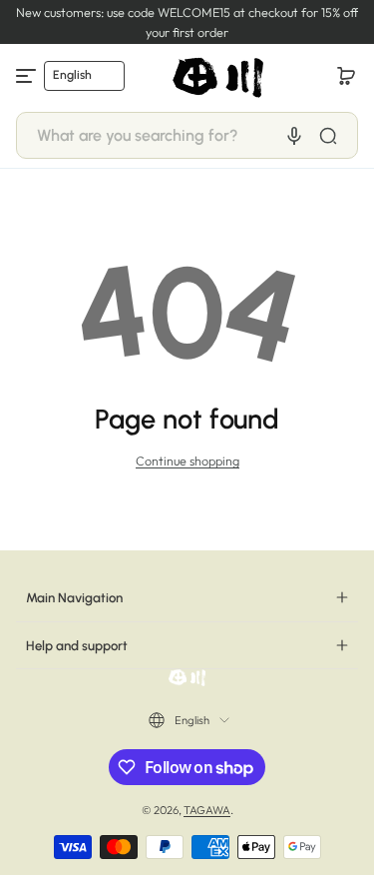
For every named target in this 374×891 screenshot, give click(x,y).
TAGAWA (207, 810)
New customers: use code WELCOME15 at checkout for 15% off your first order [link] (187, 22)
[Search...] (328, 136)
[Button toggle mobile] (28, 76)
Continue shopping (187, 460)
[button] (346, 76)
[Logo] (219, 76)
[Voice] (294, 136)
